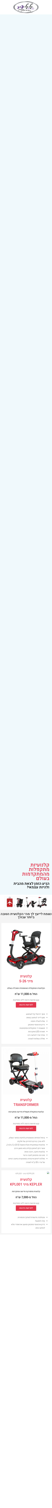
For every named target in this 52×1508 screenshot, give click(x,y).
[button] (26, 1005)
